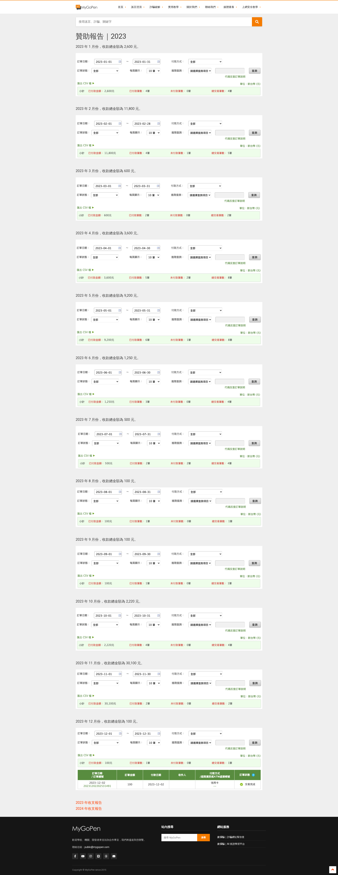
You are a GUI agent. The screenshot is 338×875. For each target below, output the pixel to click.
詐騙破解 (155, 7)
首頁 (120, 7)
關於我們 (192, 7)
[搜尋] (257, 21)
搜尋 (203, 837)
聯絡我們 (210, 7)
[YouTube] (83, 856)
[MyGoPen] (86, 7)
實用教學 (173, 7)
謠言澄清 (136, 7)
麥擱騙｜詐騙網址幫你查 (230, 837)
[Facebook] (75, 856)
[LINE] (98, 856)
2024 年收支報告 (89, 808)
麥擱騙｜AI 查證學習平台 (231, 843)
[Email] (114, 856)
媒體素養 (229, 7)
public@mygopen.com (96, 847)
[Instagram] (91, 856)
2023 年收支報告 (89, 802)
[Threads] (106, 856)
